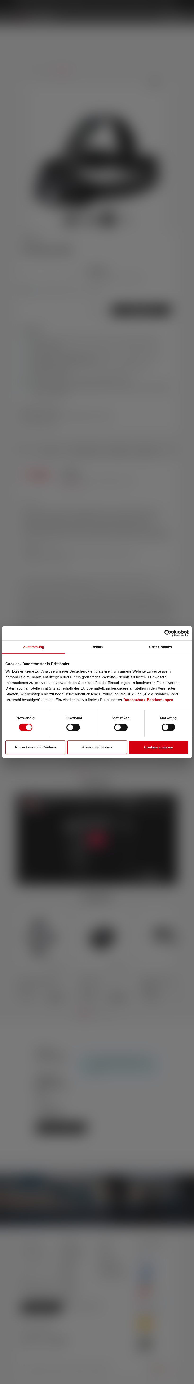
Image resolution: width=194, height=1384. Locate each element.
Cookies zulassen (158, 747)
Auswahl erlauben (97, 747)
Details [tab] (97, 647)
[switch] (73, 727)
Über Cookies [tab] (160, 647)
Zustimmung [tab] (33, 647)
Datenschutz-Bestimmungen (148, 700)
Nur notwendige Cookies (35, 747)
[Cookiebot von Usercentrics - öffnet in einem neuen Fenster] (168, 633)
